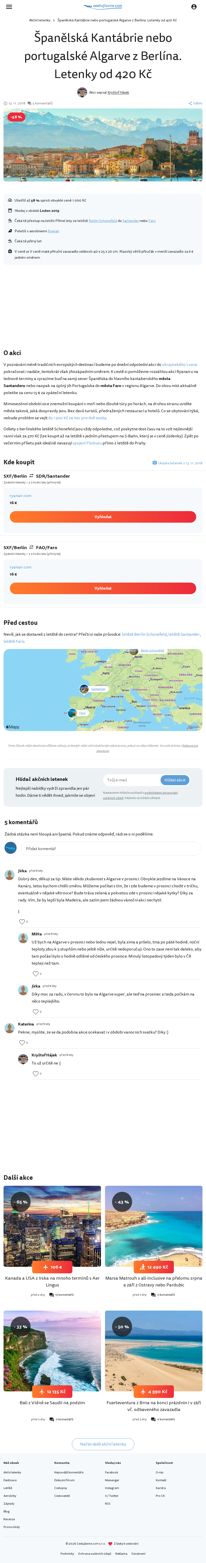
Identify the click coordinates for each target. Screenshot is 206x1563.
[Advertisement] (103, 308)
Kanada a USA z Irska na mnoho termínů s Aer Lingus (52, 1281)
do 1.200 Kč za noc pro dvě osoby (77, 418)
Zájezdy (9, 1504)
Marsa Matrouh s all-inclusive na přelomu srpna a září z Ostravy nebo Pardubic (153, 1281)
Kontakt (161, 1480)
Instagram (112, 1488)
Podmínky (67, 1554)
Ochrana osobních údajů (94, 1554)
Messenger (112, 1480)
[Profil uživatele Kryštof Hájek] (23, 1059)
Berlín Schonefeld (103, 220)
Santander (131, 220)
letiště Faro (14, 641)
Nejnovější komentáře (68, 1472)
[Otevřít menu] (10, 6)
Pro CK (160, 1496)
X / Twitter (112, 1496)
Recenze (9, 1519)
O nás (159, 1472)
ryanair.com (20, 496)
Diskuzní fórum (64, 1480)
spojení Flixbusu (87, 443)
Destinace (10, 1480)
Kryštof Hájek (118, 92)
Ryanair (53, 231)
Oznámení (138, 1554)
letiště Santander (184, 634)
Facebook (111, 1472)
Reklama (121, 1554)
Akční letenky (39, 20)
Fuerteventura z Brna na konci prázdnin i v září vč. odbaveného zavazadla (154, 1406)
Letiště (8, 1488)
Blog (7, 1511)
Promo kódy (12, 1527)
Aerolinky (10, 1496)
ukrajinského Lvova (179, 365)
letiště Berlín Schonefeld (144, 634)
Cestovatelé (62, 1496)
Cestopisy (60, 1488)
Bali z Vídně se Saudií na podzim (52, 1402)
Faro (152, 220)
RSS (108, 1504)
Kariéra (161, 1488)
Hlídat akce (175, 780)
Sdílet (197, 103)
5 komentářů (42, 103)
